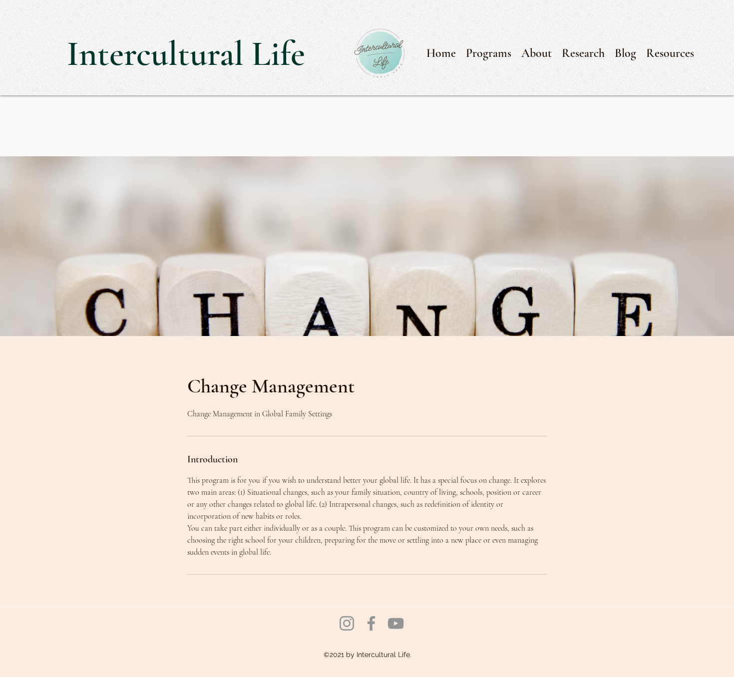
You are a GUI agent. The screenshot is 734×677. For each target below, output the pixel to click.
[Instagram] (347, 623)
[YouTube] (395, 623)
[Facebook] (371, 623)
